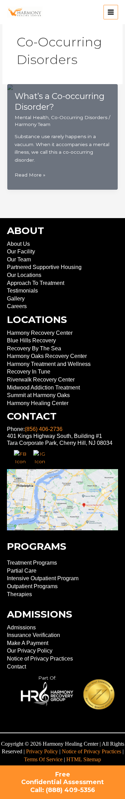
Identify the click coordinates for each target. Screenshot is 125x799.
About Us (18, 244)
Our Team (19, 259)
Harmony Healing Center (37, 403)
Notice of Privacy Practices (40, 659)
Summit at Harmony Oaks (38, 395)
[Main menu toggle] (110, 12)
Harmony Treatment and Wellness (49, 364)
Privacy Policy (42, 751)
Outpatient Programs (32, 586)
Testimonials (22, 291)
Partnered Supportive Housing (44, 267)
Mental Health (32, 117)
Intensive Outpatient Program (42, 578)
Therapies (19, 594)
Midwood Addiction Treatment (43, 387)
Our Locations (24, 275)
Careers (17, 306)
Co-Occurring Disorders (79, 117)
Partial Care (21, 571)
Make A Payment (27, 643)
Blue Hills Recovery (31, 340)
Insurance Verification (33, 635)
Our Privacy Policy (29, 651)
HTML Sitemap (83, 759)
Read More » (30, 175)
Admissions (21, 627)
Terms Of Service (43, 759)
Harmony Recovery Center (40, 333)
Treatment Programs (32, 563)
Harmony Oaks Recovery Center (47, 356)
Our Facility (21, 251)
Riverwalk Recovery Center (41, 380)
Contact (16, 667)
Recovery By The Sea (34, 348)
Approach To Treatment (35, 283)
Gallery (16, 299)
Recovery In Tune (28, 372)
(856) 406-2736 (43, 429)
